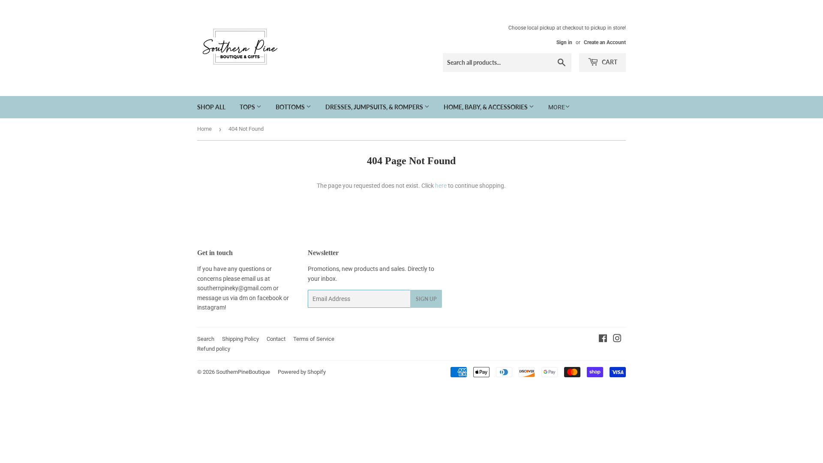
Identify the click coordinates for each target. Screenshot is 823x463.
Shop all (211, 107)
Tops (248, 107)
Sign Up (426, 299)
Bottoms (291, 107)
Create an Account (605, 42)
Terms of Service (313, 339)
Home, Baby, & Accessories (486, 107)
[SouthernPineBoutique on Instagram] (617, 339)
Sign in (564, 42)
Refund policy (213, 349)
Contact (276, 339)
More (556, 107)
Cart (609, 62)
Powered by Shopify (302, 372)
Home (204, 129)
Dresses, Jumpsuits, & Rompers (374, 107)
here (441, 185)
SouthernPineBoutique (243, 372)
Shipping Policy (240, 339)
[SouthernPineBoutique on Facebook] (602, 339)
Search (205, 339)
